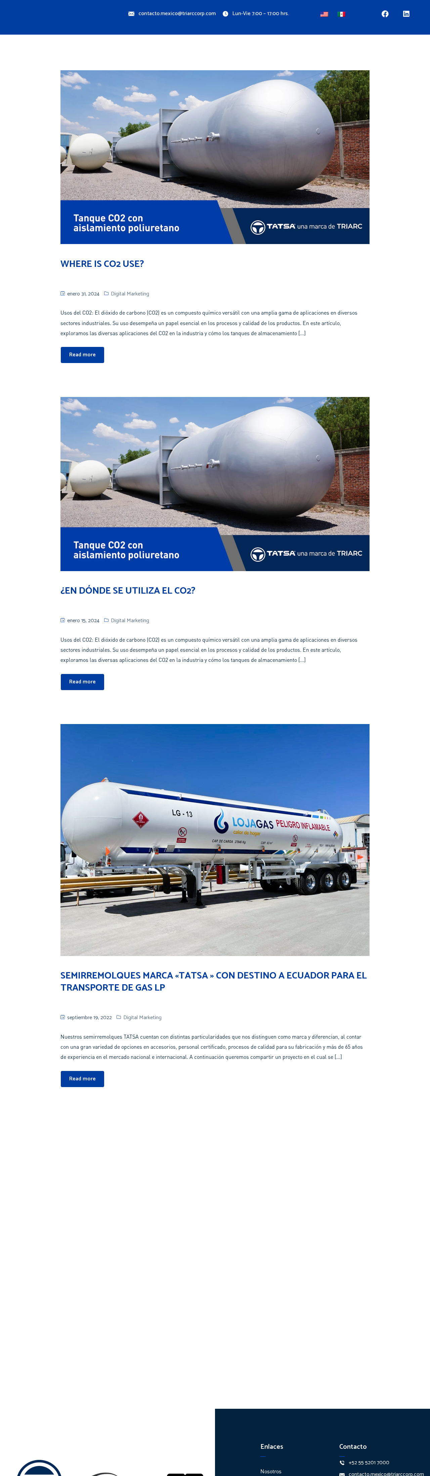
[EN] (325, 12)
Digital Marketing (130, 293)
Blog (247, 51)
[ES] (342, 12)
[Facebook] (385, 14)
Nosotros (107, 51)
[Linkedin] (406, 14)
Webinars (301, 51)
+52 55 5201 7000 (369, 1463)
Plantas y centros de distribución (198, 51)
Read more (82, 354)
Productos (138, 51)
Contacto (272, 51)
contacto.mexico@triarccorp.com (177, 13)
